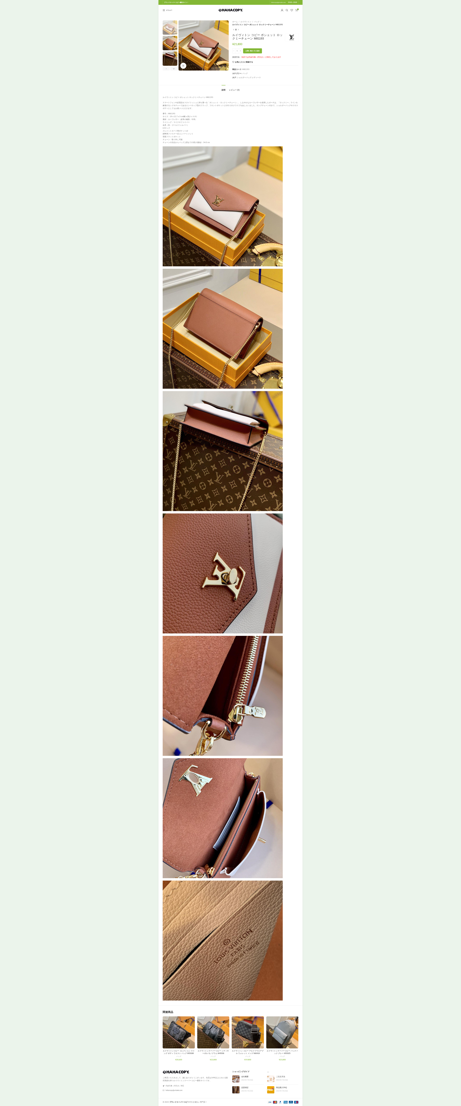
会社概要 (245, 1077)
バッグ (256, 22)
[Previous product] (233, 30)
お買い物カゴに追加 (253, 51)
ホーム (235, 22)
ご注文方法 (280, 1077)
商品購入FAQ (281, 1087)
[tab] (223, 88)
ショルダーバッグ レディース (249, 77)
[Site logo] (230, 10)
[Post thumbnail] (236, 1078)
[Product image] (179, 1032)
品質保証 (245, 1087)
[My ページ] (282, 10)
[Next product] (238, 30)
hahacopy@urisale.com (278, 2)
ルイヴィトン (245, 22)
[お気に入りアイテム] (291, 10)
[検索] (287, 10)
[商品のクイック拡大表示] (183, 66)
